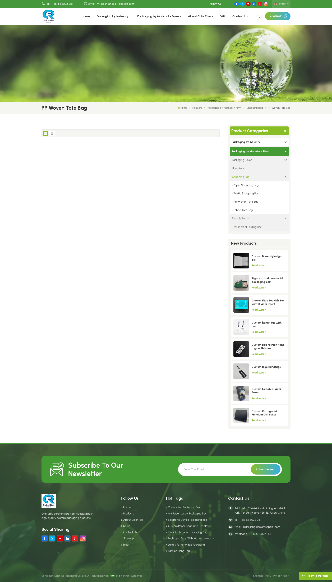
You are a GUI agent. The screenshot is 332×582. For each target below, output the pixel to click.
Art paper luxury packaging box (187, 513)
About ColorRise (199, 16)
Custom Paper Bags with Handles (188, 526)
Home (85, 16)
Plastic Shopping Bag (246, 193)
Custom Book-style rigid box (267, 258)
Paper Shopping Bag (246, 185)
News (126, 526)
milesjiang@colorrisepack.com (115, 3)
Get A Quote (275, 16)
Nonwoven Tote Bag (245, 201)
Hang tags (238, 168)
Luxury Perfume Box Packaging (186, 544)
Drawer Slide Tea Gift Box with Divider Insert (268, 302)
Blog (125, 544)
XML (268, 575)
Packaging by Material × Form (158, 16)
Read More (258, 265)
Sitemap (128, 538)
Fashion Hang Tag (179, 550)
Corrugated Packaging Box (184, 507)
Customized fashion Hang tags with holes (268, 346)
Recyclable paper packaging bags (188, 532)
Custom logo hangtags (266, 366)
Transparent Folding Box (247, 227)
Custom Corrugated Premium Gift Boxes (264, 412)
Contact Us (240, 16)
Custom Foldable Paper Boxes (266, 390)
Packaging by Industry (112, 16)
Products (197, 107)
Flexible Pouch (240, 218)
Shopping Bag (255, 107)
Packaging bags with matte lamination (191, 538)
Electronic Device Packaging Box (187, 519)
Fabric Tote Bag (243, 210)
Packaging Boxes (242, 160)
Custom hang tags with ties (267, 324)
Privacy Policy (281, 575)
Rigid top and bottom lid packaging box (267, 280)
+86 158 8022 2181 (62, 3)
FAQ (222, 16)
